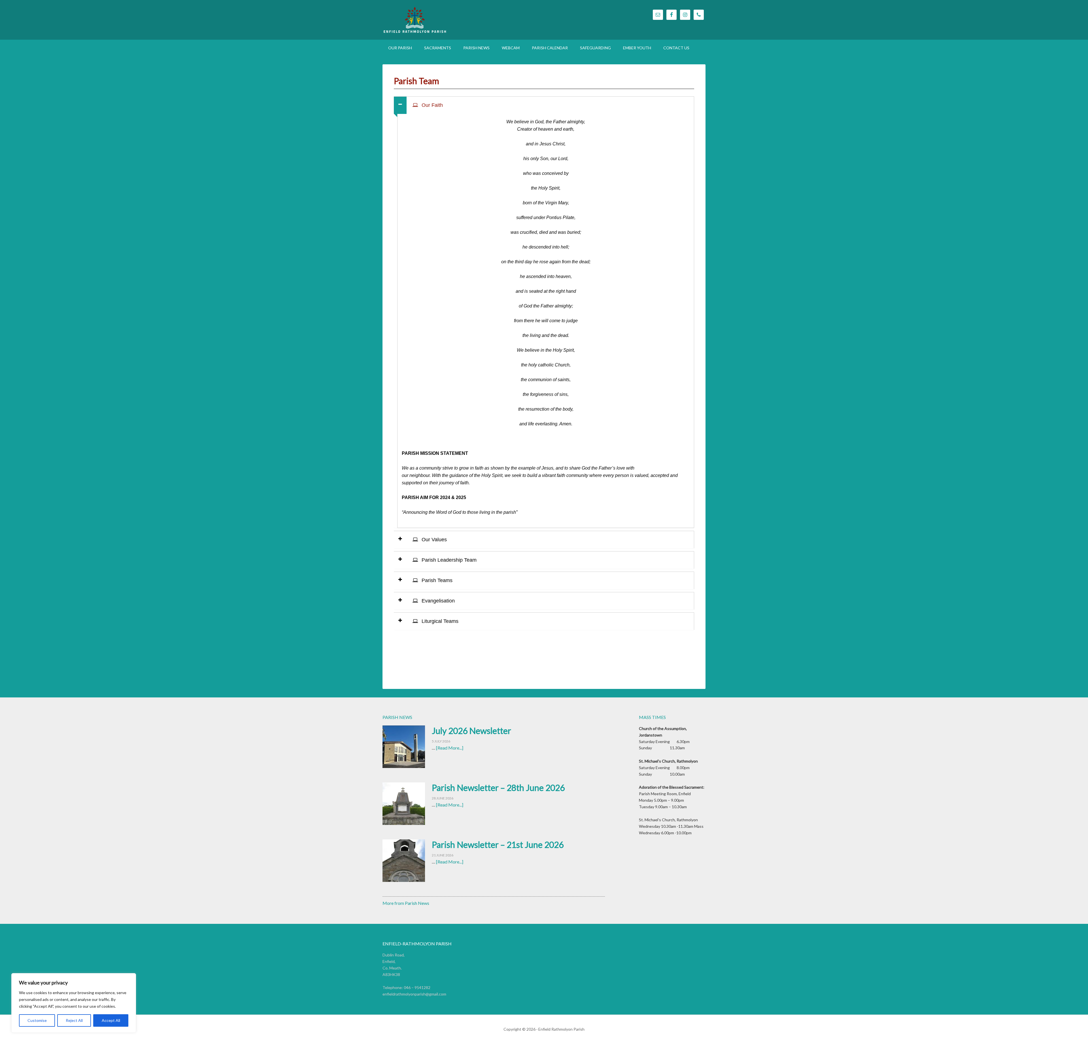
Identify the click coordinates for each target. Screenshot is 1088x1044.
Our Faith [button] (431, 105)
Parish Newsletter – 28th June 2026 (498, 787)
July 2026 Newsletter (471, 730)
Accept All (111, 1020)
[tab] (544, 105)
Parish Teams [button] (436, 580)
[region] (73, 1003)
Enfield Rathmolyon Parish (444, 20)
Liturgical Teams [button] (439, 621)
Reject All (74, 1020)
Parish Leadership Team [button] (448, 560)
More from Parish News (405, 903)
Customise (37, 1020)
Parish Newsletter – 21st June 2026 (498, 844)
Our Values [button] (433, 539)
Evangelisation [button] (437, 601)
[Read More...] (449, 747)
